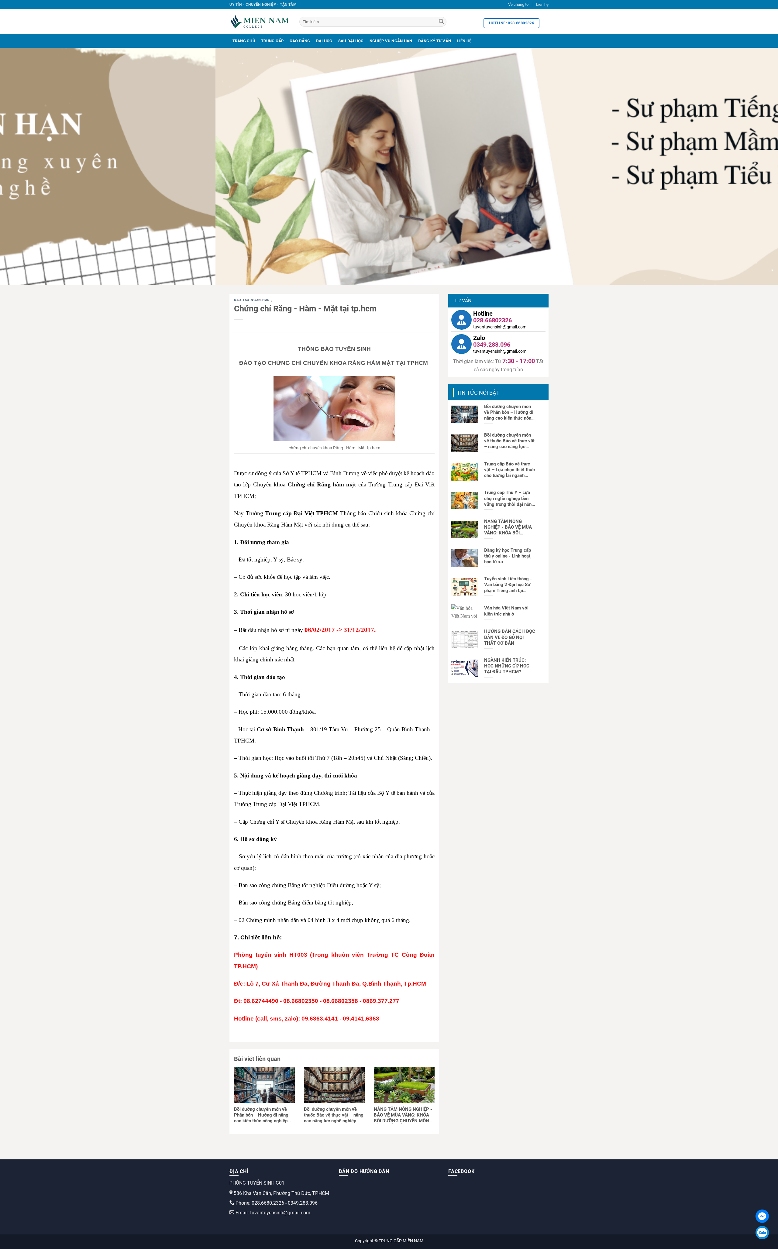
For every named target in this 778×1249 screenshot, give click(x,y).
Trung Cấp (272, 41)
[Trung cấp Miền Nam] (259, 21)
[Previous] (23, 166)
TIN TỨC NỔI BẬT (478, 392)
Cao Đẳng (300, 41)
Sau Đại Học (351, 41)
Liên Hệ (464, 41)
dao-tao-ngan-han (252, 300)
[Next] (754, 166)
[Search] (441, 22)
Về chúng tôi (518, 4)
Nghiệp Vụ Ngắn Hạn (391, 41)
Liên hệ (542, 4)
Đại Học (324, 41)
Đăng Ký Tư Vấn (434, 41)
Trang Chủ (243, 41)
